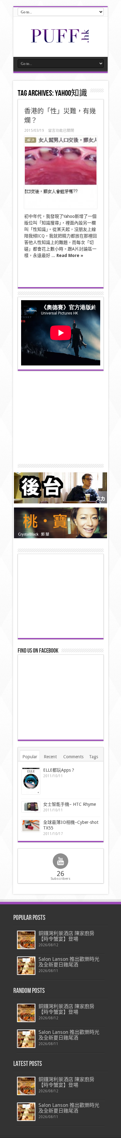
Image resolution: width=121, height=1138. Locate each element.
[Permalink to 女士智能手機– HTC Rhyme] (30, 807)
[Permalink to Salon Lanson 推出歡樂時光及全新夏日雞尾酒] (26, 965)
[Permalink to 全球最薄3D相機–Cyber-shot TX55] (30, 825)
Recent (50, 756)
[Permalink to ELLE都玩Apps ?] (30, 781)
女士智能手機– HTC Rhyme (69, 804)
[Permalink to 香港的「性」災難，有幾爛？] (60, 172)
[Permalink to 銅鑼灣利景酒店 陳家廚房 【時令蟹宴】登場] (26, 939)
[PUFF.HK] (60, 41)
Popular (29, 756)
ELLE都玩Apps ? (58, 770)
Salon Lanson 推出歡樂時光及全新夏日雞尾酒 (68, 962)
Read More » (69, 255)
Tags (93, 756)
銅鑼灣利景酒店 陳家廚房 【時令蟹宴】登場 (66, 936)
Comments (73, 756)
